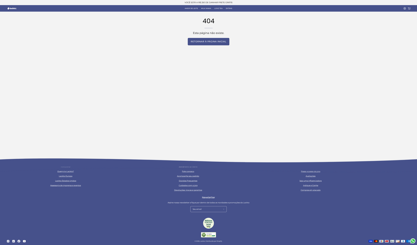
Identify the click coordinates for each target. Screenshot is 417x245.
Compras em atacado (311, 190)
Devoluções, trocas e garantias (188, 190)
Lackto (202, 241)
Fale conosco (188, 171)
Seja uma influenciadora (311, 181)
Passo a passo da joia (310, 171)
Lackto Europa (65, 176)
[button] (191, 8)
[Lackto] (12, 8)
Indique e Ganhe (310, 185)
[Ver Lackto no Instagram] (8, 241)
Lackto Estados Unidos (65, 181)
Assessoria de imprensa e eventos (65, 185)
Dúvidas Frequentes (188, 181)
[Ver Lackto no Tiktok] (13, 241)
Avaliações (310, 176)
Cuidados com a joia (188, 185)
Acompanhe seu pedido (188, 176)
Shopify (219, 241)
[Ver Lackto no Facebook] (18, 241)
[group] (208, 2)
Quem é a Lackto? (65, 171)
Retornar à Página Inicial (208, 41)
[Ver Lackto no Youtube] (24, 241)
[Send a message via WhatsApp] (413, 241)
